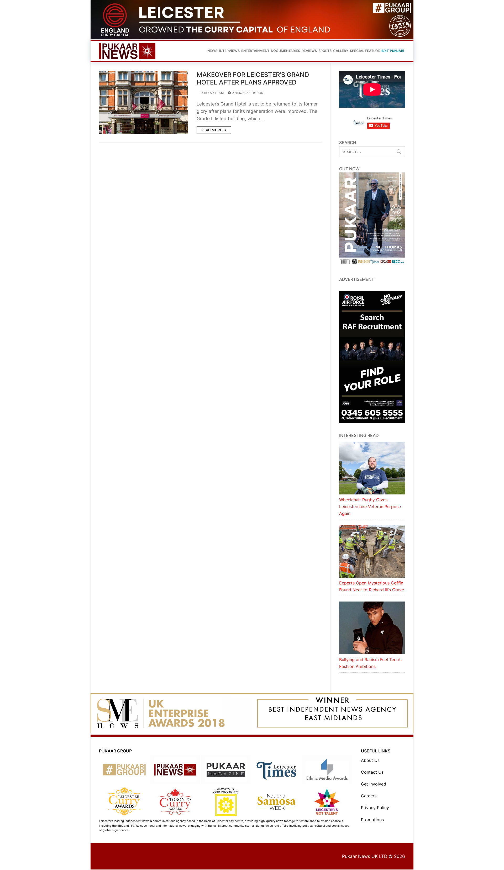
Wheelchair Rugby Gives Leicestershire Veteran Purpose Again (370, 506)
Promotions (372, 819)
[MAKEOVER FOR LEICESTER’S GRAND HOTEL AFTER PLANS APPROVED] (143, 102)
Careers (368, 795)
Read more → (214, 130)
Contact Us (372, 772)
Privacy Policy (375, 807)
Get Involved (373, 784)
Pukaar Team (212, 93)
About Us (370, 760)
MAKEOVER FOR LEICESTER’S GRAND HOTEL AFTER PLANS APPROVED (253, 78)
